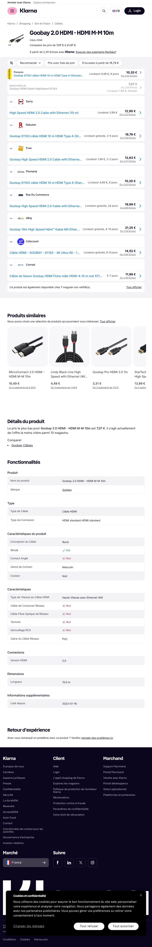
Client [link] (59, 758)
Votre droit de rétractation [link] (69, 814)
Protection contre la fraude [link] (69, 803)
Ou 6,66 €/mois (128, 207)
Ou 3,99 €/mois (128, 277)
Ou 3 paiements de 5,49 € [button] (22, 387)
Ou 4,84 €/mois (128, 254)
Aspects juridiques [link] (14, 778)
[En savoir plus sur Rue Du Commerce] (11, 195)
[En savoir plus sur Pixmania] (11, 171)
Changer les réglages (28, 926)
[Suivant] (139, 357)
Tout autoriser (123, 926)
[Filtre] (11, 63)
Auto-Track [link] (9, 817)
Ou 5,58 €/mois (128, 137)
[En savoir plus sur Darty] (11, 101)
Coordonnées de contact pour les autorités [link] (23, 830)
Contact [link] (7, 823)
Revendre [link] (8, 806)
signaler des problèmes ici (97, 737)
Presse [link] (7, 783)
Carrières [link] (8, 772)
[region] (76, 913)
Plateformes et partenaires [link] (119, 795)
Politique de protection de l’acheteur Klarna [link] (75, 791)
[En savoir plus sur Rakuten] (11, 125)
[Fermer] (141, 895)
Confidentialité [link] (12, 789)
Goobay (67, 490)
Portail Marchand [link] (113, 772)
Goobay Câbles (22, 445)
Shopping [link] (25, 23)
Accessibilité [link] (10, 812)
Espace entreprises (44, 2)
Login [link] (56, 772)
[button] (116, 11)
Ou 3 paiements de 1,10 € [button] (106, 387)
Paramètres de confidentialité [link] (71, 809)
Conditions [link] (9, 939)
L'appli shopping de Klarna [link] (69, 778)
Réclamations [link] (61, 797)
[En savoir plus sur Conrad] (11, 265)
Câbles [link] (58, 23)
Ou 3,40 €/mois (129, 75)
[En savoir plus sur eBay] (11, 218)
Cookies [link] (25, 939)
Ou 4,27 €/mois (128, 161)
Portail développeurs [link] (115, 783)
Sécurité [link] (8, 795)
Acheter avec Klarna (19, 2)
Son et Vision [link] (42, 23)
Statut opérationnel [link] (114, 789)
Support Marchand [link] (114, 766)
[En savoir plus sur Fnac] (11, 148)
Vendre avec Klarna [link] (115, 778)
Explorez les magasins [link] (66, 783)
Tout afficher (107, 321)
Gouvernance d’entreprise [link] (18, 837)
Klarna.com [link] (41, 939)
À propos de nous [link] (13, 766)
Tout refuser (89, 926)
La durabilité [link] (10, 800)
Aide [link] (56, 766)
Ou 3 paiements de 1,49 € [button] (64, 387)
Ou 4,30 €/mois (128, 114)
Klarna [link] (11, 23)
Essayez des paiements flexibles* (96, 51)
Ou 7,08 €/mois (128, 231)
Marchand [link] (113, 758)
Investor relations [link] (13, 843)
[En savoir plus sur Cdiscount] (11, 241)
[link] (57, 862)
